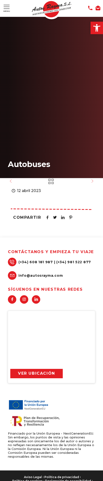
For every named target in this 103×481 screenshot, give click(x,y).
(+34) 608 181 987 (35, 262)
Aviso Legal (33, 477)
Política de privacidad (61, 477)
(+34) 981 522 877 (73, 262)
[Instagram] (24, 299)
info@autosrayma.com (40, 275)
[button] (97, 28)
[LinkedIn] (36, 299)
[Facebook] (12, 299)
